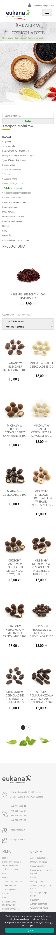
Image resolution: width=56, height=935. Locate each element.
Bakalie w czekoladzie (13, 188)
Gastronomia (10, 885)
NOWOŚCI (6, 136)
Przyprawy (34, 899)
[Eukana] (18, 15)
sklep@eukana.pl (17, 829)
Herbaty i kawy (36, 881)
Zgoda (29, 930)
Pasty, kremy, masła (12, 197)
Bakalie (33, 877)
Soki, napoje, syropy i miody (39, 894)
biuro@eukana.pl (17, 839)
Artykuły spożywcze (38, 903)
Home (5, 857)
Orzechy (7, 174)
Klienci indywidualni (13, 881)
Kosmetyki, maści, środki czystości (40, 872)
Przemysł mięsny (12, 889)
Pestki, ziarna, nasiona (13, 183)
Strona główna (7, 38)
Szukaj (28, 120)
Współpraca (7, 893)
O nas (4, 873)
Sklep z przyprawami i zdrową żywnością (11, 863)
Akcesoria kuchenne (39, 857)
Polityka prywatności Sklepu (11, 910)
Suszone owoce (10, 178)
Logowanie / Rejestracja (43, 5)
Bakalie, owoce (20, 38)
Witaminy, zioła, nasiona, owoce (41, 887)
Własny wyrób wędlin (39, 907)
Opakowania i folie (38, 865)
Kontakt (5, 897)
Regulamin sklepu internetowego (10, 903)
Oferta (5, 877)
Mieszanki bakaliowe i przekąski (17, 192)
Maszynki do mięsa (38, 861)
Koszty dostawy (11, 869)
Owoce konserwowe (12, 169)
